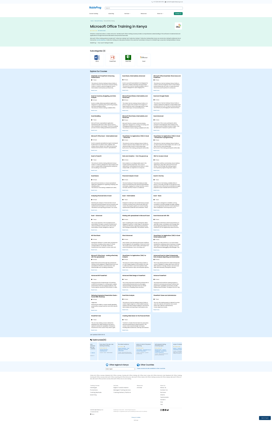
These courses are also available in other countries (151, 368)
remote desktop (101, 40)
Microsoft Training (99, 20)
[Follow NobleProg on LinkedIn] (163, 410)
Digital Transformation (120, 387)
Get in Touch (264, 418)
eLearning (111, 13)
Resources (144, 13)
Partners (163, 392)
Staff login (136, 420)
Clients (162, 395)
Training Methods (96, 392)
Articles (139, 387)
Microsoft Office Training (109, 20)
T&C (161, 404)
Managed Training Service (122, 390)
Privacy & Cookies (136, 417)
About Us (159, 13)
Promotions (94, 390)
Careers (163, 399)
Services (126, 13)
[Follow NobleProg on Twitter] (168, 410)
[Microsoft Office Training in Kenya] (96, 7)
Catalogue (93, 387)
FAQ (161, 402)
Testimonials (164, 397)
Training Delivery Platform (122, 392)
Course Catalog (93, 13)
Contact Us (178, 13)
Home (92, 20)
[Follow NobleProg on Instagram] (161, 410)
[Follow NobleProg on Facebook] (165, 410)
